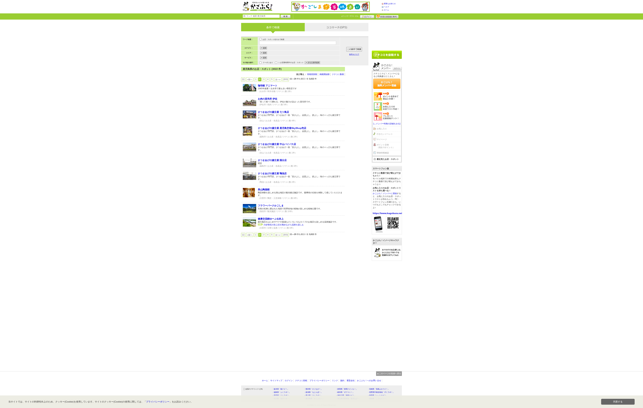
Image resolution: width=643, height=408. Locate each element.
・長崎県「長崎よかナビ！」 (378, 389)
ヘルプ (386, 7)
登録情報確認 (383, 153)
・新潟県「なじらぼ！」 (313, 392)
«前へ (249, 79)
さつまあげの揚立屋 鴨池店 (272, 173)
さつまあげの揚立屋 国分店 (272, 160)
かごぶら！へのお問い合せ (369, 380)
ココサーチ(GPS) (336, 27)
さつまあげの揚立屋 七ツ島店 (273, 112)
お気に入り (382, 129)
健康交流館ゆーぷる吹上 (271, 218)
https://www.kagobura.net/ (388, 213)
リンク (335, 380)
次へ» (277, 79)
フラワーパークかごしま (271, 205)
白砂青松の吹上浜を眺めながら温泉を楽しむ (284, 225)
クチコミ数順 (338, 74)
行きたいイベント (385, 134)
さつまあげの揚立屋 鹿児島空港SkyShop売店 (282, 128)
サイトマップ (276, 380)
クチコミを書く (387, 55)
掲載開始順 (324, 74)
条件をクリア (354, 54)
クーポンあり (268, 62)
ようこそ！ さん (350, 16)
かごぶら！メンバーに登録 (385, 193)
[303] (285, 79)
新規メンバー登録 (387, 16)
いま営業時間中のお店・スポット (291, 62)
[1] (243, 79)
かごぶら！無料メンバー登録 (386, 84)
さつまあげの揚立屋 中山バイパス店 (277, 144)
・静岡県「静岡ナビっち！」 (347, 389)
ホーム (386, 10)
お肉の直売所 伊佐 (267, 98)
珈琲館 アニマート (267, 85)
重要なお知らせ (390, 4)
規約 (342, 380)
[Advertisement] (358, 117)
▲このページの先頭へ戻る (389, 373)
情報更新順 (312, 74)
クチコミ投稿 (301, 380)
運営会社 (351, 380)
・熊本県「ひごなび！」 (313, 389)
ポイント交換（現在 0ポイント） (386, 146)
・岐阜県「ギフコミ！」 (345, 392)
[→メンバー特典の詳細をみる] (386, 124)
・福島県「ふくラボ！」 (281, 392)
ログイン (367, 16)
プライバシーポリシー (319, 380)
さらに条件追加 (313, 62)
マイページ (382, 139)
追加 (264, 48)
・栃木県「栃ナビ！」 (280, 389)
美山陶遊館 (264, 189)
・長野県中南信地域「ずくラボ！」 (381, 392)
